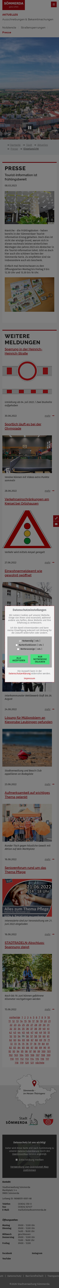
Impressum (29, 678)
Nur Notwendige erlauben (40, 659)
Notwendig (27, 641)
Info (37, 641)
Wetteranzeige (27, 649)
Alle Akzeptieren (18, 659)
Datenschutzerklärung (20, 673)
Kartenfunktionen (27, 645)
